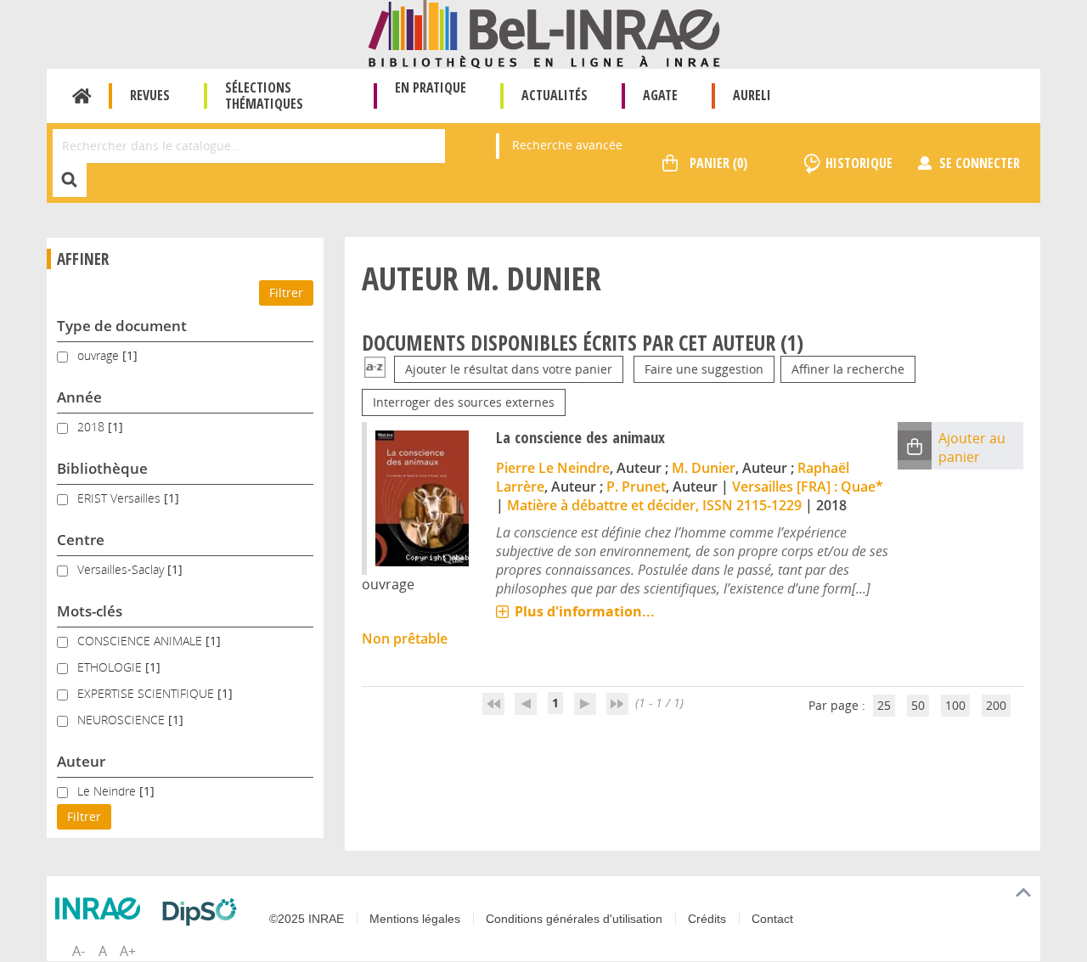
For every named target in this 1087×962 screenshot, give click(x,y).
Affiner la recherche (847, 369)
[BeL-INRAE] (544, 33)
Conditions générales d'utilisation (574, 918)
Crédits (707, 918)
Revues (150, 95)
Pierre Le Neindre (553, 467)
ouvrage (99, 355)
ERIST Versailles (120, 498)
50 (918, 705)
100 (955, 705)
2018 (92, 427)
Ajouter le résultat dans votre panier (508, 369)
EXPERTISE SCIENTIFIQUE (147, 693)
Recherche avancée (567, 145)
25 (884, 705)
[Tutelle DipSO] (204, 911)
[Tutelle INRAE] (102, 908)
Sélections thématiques (264, 95)
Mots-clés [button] (89, 611)
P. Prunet (636, 486)
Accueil (82, 95)
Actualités (554, 95)
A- (78, 951)
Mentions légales (414, 918)
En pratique (430, 87)
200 (996, 705)
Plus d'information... (585, 611)
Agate (660, 95)
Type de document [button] (122, 325)
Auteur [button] (81, 761)
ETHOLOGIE (111, 667)
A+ (128, 951)
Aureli (752, 95)
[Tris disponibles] (375, 369)
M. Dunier (703, 467)
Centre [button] (80, 539)
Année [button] (79, 397)
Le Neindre (108, 791)
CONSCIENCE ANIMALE (141, 641)
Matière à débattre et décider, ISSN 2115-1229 (654, 505)
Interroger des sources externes (464, 402)
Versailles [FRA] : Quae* (807, 486)
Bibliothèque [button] (102, 468)
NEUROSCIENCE (122, 720)
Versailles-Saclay (122, 569)
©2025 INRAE (306, 918)
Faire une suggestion (704, 369)
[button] (915, 445)
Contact (772, 918)
